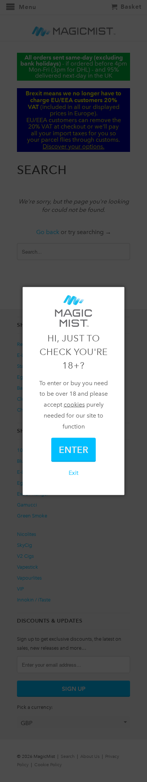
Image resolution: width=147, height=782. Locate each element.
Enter (73, 449)
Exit (73, 472)
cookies (74, 404)
